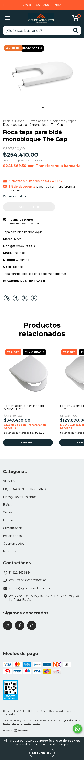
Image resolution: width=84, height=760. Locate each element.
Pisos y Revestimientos (19, 497)
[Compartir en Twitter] (25, 299)
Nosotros (9, 551)
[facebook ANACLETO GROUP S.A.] (19, 625)
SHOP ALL (11, 481)
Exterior (8, 520)
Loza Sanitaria (38, 121)
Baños (19, 121)
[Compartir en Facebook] (16, 299)
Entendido (42, 752)
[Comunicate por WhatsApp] (77, 728)
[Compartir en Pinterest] (34, 299)
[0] (75, 19)
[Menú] (7, 18)
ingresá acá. (69, 720)
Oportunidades (13, 543)
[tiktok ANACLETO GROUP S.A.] (31, 625)
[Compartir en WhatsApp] (7, 298)
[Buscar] (76, 30)
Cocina (8, 512)
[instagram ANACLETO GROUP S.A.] (7, 625)
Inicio (7, 121)
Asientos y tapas (64, 121)
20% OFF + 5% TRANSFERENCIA (42, 4)
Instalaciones (12, 536)
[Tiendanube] (16, 731)
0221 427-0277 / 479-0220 (27, 580)
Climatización (12, 528)
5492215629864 (20, 573)
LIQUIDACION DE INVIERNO (24, 489)
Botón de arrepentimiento (21, 724)
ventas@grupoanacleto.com (29, 588)
